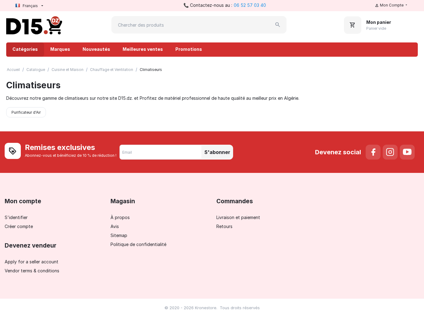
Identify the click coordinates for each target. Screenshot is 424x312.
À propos (120, 217)
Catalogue (35, 69)
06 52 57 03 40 (250, 5)
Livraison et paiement (238, 217)
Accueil (13, 69)
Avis (115, 226)
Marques (60, 49)
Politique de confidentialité (138, 244)
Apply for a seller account (31, 261)
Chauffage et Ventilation (111, 69)
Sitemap (119, 235)
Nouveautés (96, 49)
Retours (224, 226)
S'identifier (16, 217)
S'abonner (217, 152)
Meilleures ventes (143, 49)
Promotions (188, 49)
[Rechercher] (278, 25)
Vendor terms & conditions (32, 270)
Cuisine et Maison (67, 69)
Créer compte (19, 226)
